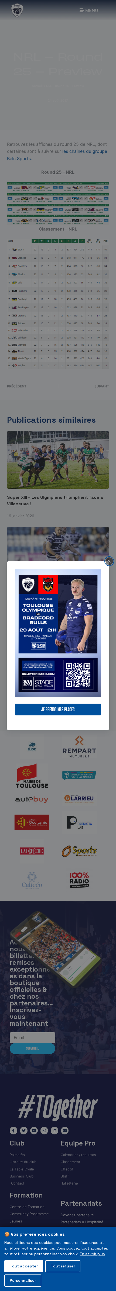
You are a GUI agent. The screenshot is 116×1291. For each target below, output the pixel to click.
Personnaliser (23, 1280)
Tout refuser (63, 1266)
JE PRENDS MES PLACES (58, 709)
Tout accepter (24, 1266)
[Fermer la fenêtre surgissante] (109, 561)
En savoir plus (92, 1253)
